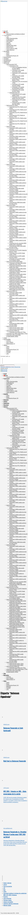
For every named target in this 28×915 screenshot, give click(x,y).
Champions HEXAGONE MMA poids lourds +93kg (17, 283)
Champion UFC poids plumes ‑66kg (18, 76)
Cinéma (8, 340)
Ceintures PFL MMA (12, 105)
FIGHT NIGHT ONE (11, 48)
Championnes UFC (14, 92)
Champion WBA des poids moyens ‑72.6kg (16, 189)
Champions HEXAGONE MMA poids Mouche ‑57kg (17, 263)
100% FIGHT (9, 47)
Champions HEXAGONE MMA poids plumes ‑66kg (17, 269)
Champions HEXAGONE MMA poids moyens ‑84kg (17, 277)
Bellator (8, 351)
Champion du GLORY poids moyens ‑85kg (17, 256)
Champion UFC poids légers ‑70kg (18, 79)
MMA (7, 52)
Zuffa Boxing (10, 39)
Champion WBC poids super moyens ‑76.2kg (17, 137)
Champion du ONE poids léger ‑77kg (16, 333)
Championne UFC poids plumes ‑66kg (18, 103)
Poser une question (7, 886)
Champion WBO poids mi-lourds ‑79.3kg (16, 235)
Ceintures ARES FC (11, 291)
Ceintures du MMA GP (12, 330)
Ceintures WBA (10, 164)
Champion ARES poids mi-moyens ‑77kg (16, 304)
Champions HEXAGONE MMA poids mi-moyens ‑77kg (17, 275)
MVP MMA (9, 41)
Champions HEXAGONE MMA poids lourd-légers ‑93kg (17, 280)
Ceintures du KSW (11, 326)
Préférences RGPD (14, 908)
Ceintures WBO (10, 205)
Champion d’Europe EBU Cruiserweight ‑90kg (13, 335)
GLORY (8, 42)
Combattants (7, 60)
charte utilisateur (7, 898)
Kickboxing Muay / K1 (12, 55)
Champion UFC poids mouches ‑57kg (18, 71)
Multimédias (6, 339)
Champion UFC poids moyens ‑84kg (18, 85)
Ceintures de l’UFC (11, 64)
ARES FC (8, 44)
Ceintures (6, 63)
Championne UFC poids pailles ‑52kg (18, 94)
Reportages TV (10, 343)
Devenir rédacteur (7, 883)
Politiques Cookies (7, 900)
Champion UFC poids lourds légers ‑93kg (18, 87)
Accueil (5, 31)
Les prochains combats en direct (15, 34)
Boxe (7, 54)
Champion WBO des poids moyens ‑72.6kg (16, 230)
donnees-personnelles (8, 902)
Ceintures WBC (10, 126)
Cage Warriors (10, 50)
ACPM (14, 910)
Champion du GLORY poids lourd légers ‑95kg (17, 259)
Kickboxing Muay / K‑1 (12, 349)
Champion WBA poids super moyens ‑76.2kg (17, 192)
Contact (5, 885)
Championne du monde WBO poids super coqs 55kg (17, 244)
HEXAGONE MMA (11, 45)
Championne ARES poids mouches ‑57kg (16, 318)
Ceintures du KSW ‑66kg (16, 329)
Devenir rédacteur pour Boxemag (10, 367)
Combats (6, 58)
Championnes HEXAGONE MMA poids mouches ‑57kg (17, 289)
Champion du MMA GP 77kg (17, 332)
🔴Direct (5, 32)
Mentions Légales (7, 905)
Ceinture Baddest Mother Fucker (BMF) (19, 68)
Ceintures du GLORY (12, 249)
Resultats (5, 897)
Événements (7, 57)
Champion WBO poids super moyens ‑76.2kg (17, 232)
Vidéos (5, 345)
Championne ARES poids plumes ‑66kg (16, 324)
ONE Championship (12, 38)
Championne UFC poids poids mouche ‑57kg (18, 97)
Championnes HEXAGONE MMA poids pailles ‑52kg (16, 286)
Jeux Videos (9, 342)
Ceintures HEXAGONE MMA (14, 261)
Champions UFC (13, 66)
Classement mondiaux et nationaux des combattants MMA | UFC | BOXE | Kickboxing (15, 894)
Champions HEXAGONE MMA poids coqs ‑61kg (17, 266)
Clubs (5, 338)
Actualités (6, 51)
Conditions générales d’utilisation (10, 904)
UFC (7, 37)
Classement (6, 61)
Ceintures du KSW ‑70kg (16, 327)
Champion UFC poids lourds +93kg (18, 90)
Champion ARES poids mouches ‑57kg (15, 293)
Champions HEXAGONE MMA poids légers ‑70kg (17, 272)
